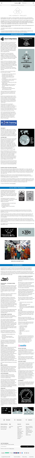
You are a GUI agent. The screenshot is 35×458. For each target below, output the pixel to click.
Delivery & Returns (4, 426)
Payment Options (29, 432)
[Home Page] (17, 2)
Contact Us (30, 419)
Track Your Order (3, 429)
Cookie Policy (31, 456)
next (34, 5)
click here (13, 183)
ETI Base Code (4, 49)
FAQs (10, 427)
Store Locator (19, 419)
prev (0, 5)
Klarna (27, 433)
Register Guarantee (29, 427)
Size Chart (27, 428)
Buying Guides (28, 434)
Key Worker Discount (29, 431)
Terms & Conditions (17, 456)
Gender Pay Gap (20, 431)
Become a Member (29, 426)
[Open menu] (1, 3)
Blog (18, 427)
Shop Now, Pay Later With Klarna (17, 5)
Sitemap (19, 438)
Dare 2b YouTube (28, 452)
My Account (8, 419)
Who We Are (20, 426)
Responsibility (20, 432)
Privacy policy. (12, 448)
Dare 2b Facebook (24, 452)
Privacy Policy (24, 456)
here (1, 363)
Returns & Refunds (4, 427)
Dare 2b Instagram (26, 452)
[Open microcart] (33, 3)
